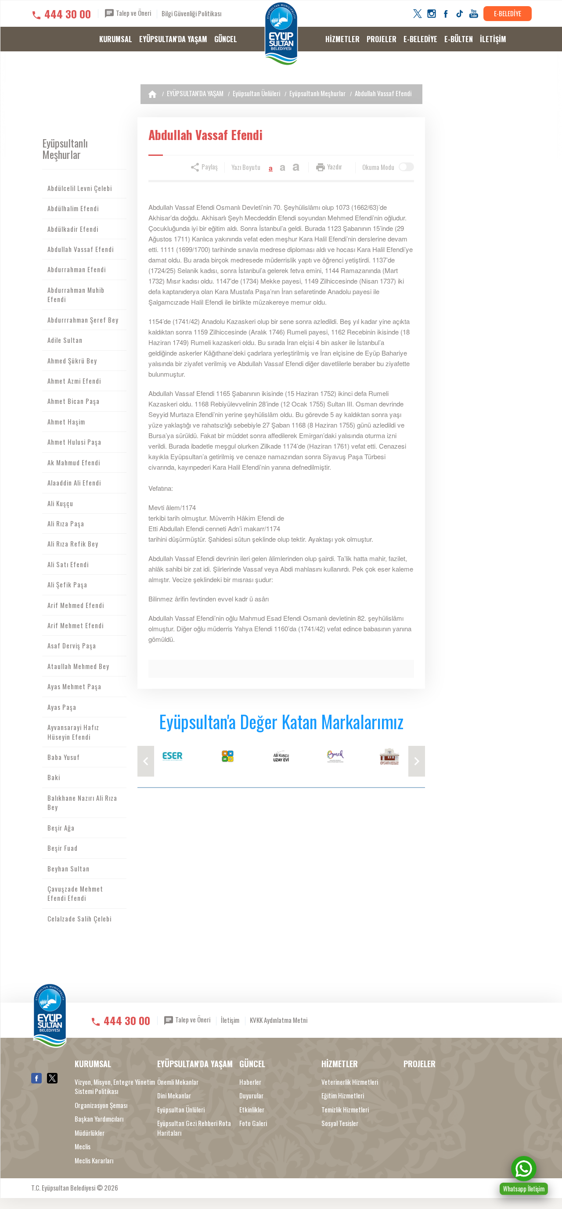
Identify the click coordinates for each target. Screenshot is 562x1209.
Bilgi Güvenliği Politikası (191, 13)
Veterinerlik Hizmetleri (349, 1082)
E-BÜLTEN (458, 39)
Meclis (82, 1146)
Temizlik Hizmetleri (345, 1109)
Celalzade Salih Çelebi (79, 918)
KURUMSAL (115, 39)
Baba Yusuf (63, 757)
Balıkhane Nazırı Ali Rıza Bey (82, 802)
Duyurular (251, 1095)
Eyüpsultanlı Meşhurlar (317, 93)
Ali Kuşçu (60, 503)
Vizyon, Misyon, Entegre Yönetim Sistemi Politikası (115, 1086)
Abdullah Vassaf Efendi (383, 93)
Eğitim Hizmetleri (342, 1095)
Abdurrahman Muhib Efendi (75, 294)
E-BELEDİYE (507, 13)
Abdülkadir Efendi (72, 229)
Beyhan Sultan (68, 868)
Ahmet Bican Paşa (73, 401)
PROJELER (381, 39)
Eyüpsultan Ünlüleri (256, 93)
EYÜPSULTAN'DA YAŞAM (173, 39)
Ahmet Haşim (66, 421)
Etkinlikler (251, 1109)
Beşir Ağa (61, 827)
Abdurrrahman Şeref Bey (83, 319)
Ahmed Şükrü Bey (72, 360)
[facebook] (445, 13)
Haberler (250, 1082)
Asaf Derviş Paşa (71, 645)
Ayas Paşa (61, 707)
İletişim (230, 1020)
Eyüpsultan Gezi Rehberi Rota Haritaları (194, 1128)
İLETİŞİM (493, 39)
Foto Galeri (253, 1123)
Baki (53, 777)
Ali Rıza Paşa (65, 523)
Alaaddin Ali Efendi (74, 482)
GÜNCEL (225, 39)
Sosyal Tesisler (339, 1123)
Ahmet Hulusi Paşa (74, 441)
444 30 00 (68, 14)
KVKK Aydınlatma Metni (278, 1020)
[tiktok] (459, 13)
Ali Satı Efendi (68, 564)
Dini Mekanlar (174, 1095)
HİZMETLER (342, 39)
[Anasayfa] (152, 94)
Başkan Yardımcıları (99, 1118)
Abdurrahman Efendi (76, 269)
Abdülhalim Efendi (73, 208)
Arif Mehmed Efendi (75, 605)
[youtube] (473, 13)
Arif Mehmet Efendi (75, 625)
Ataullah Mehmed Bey (78, 666)
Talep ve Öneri (133, 13)
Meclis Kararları (94, 1160)
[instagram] (431, 13)
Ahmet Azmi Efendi (74, 380)
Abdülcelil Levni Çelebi (79, 188)
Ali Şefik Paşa (67, 584)
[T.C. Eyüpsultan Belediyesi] (281, 33)
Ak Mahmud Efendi (73, 462)
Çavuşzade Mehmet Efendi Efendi (75, 893)
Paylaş (209, 166)
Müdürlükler (89, 1132)
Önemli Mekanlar (177, 1082)
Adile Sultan (65, 340)
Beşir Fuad (62, 848)
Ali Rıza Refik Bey (72, 543)
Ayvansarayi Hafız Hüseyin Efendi (73, 731)
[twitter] (417, 13)
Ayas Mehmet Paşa (74, 686)
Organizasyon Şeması (101, 1105)
